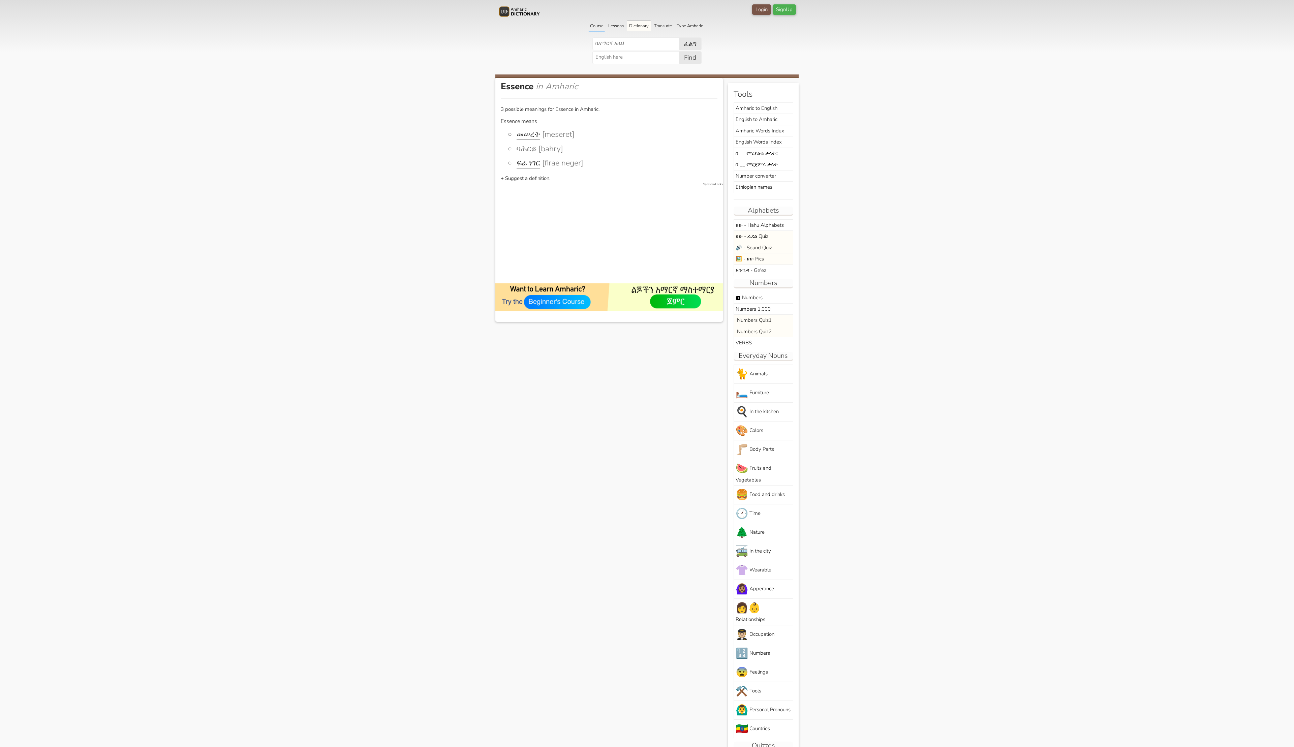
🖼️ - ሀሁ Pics (750, 258)
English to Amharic (756, 119)
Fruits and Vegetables (753, 472)
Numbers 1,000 (753, 309)
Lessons (616, 26)
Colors (749, 431)
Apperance (755, 589)
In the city (753, 551)
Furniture (752, 393)
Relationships (750, 612)
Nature (750, 532)
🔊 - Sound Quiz (754, 247)
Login (762, 9)
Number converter (756, 176)
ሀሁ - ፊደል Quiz (752, 236)
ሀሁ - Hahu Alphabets (760, 225)
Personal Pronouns (763, 710)
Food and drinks (760, 495)
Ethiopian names (754, 187)
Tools (748, 691)
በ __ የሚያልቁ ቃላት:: (757, 153)
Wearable (753, 570)
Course (597, 26)
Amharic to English (756, 108)
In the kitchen (757, 412)
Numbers (749, 297)
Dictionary (639, 26)
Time (748, 514)
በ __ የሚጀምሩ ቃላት (757, 164)
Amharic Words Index (760, 130)
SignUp (784, 9)
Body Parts (755, 450)
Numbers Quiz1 (754, 320)
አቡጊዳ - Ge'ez (751, 270)
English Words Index (759, 141)
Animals (752, 374)
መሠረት (528, 134)
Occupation (755, 635)
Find (690, 57)
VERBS (744, 342)
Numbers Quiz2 (754, 331)
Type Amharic (690, 26)
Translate (663, 26)
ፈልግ (690, 43)
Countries (753, 729)
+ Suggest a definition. (525, 178)
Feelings (752, 672)
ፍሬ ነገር (528, 163)
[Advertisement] (612, 233)
